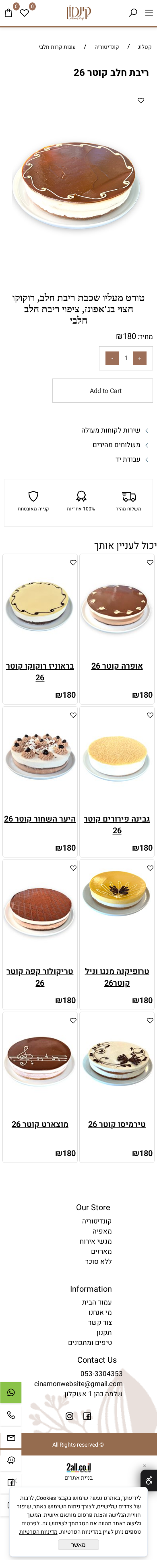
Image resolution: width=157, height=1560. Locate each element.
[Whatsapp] (10, 1394)
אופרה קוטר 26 (117, 666)
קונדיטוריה (97, 1221)
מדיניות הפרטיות (38, 1532)
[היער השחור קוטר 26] (40, 808)
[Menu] (149, 13)
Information (91, 1289)
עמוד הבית (97, 1302)
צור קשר (100, 1322)
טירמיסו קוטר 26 (117, 1124)
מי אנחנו (100, 1312)
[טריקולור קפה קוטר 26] (40, 961)
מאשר (78, 1544)
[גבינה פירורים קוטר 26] (117, 808)
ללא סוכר (98, 1262)
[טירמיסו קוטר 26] (117, 1113)
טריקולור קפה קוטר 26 (39, 977)
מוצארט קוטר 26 (40, 1124)
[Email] (10, 1439)
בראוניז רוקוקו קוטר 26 (40, 672)
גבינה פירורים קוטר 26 (117, 824)
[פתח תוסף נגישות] (148, 1480)
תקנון (104, 1333)
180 (129, 336)
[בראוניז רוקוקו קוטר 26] (40, 655)
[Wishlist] (24, 13)
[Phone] (10, 1417)
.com (115, 1384)
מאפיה (102, 1231)
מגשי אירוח (96, 1241)
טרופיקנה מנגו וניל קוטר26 (117, 977)
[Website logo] (78, 12)
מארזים (101, 1251)
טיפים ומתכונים (90, 1343)
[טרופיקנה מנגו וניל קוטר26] (117, 917)
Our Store (93, 1207)
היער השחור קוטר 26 (40, 819)
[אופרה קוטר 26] (117, 655)
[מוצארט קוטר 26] (40, 1113)
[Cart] (8, 13)
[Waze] (10, 1462)
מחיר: (144, 337)
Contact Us (97, 1360)
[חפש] (133, 13)
